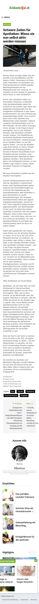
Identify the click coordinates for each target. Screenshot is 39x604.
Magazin (7, 24)
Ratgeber (24, 395)
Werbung (33, 600)
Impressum (24, 600)
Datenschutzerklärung (10, 600)
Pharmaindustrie (11, 395)
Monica (19, 468)
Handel (20, 391)
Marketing (30, 391)
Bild (12, 391)
